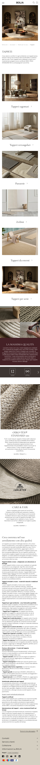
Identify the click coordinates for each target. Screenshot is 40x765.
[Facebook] (3, 756)
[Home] (20, 3)
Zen (9, 573)
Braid (27, 593)
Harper (32, 593)
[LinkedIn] (19, 756)
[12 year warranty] (12, 372)
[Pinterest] (15, 756)
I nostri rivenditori (12, 752)
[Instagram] (7, 756)
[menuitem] (3, 3)
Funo (23, 593)
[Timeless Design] (27, 372)
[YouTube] (11, 756)
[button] (38, 372)
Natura (14, 573)
